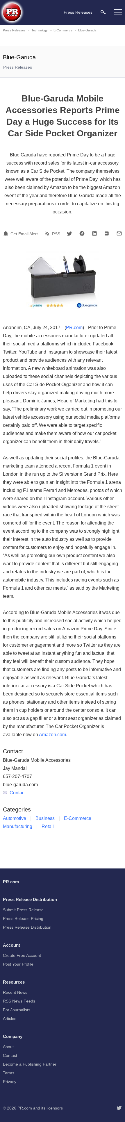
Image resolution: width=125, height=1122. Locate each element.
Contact (18, 792)
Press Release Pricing (23, 918)
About (8, 1046)
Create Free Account (22, 955)
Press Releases (14, 30)
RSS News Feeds (19, 1001)
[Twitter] (69, 233)
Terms (8, 1073)
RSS (56, 234)
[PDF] (107, 233)
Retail (48, 826)
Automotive (14, 818)
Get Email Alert (24, 234)
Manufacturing (17, 826)
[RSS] (48, 233)
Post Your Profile (18, 964)
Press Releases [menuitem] (78, 12)
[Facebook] (82, 233)
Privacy (9, 1081)
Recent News (15, 992)
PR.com (74, 327)
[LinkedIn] (94, 233)
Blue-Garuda (87, 30)
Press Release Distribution (27, 927)
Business (45, 818)
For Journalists (16, 1009)
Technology (39, 30)
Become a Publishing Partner (29, 1064)
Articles (9, 1018)
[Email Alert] (6, 233)
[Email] (119, 233)
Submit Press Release (23, 909)
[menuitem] (103, 12)
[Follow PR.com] (119, 1108)
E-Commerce (62, 30)
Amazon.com (52, 734)
